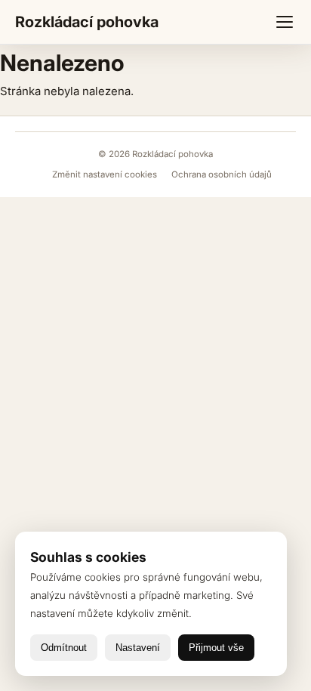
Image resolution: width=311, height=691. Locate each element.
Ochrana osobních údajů (221, 174)
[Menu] (284, 22)
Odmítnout (64, 647)
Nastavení (137, 647)
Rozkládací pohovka (87, 22)
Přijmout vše (216, 647)
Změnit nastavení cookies (105, 174)
